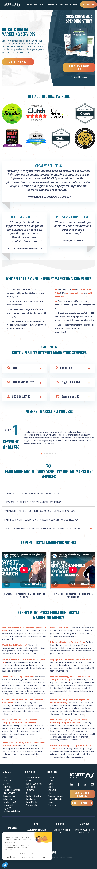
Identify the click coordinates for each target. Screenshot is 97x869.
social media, (85, 289)
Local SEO (7, 780)
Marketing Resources (55, 795)
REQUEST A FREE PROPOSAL (82, 794)
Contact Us (52, 805)
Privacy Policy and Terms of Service (61, 857)
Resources (52, 771)
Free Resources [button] (62, 4)
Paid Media (7, 786)
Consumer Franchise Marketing (33, 779)
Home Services (31, 799)
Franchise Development (34, 783)
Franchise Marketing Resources (55, 800)
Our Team (51, 780)
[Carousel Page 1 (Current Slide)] (41, 453)
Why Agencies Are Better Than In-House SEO (71, 659)
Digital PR (7, 808)
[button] (48, 492)
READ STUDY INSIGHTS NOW (79, 67)
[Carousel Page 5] (52, 453)
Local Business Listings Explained (17, 676)
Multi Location (31, 786)
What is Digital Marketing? (14, 645)
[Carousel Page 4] (50, 453)
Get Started (88, 4)
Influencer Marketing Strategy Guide (68, 642)
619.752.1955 (74, 4)
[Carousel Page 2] (44, 453)
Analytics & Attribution (11, 811)
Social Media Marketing (11, 789)
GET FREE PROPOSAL (18, 61)
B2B (27, 792)
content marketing (74, 293)
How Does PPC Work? (60, 627)
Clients (50, 786)
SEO (73, 289)
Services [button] (42, 4)
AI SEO (6, 783)
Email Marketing (9, 792)
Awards (50, 783)
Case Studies (52, 789)
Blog (49, 792)
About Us (51, 777)
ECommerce (30, 789)
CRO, (57, 293)
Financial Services (32, 802)
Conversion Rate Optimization (9, 797)
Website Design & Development (10, 804)
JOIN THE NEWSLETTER (82, 802)
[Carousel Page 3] (47, 453)
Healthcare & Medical (33, 795)
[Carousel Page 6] (55, 453)
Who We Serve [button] (32, 4)
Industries (30, 771)
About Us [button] (50, 4)
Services (6, 771)
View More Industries (33, 805)
